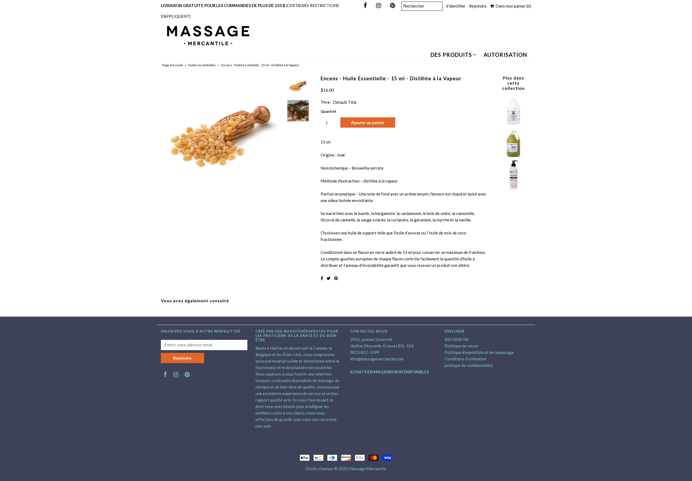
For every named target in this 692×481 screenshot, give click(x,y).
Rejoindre (478, 6)
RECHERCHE (457, 339)
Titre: (325, 102)
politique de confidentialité (469, 365)
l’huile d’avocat (407, 232)
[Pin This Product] (336, 278)
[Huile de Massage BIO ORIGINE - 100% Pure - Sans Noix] (513, 156)
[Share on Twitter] (329, 278)
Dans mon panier (512, 6)
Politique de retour (462, 345)
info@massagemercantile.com (377, 358)
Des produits (451, 54)
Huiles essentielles (202, 65)
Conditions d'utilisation (466, 358)
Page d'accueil (172, 65)
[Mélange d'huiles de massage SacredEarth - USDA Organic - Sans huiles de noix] (513, 124)
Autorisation (505, 54)
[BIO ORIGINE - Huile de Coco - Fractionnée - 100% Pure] (513, 189)
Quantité (328, 111)
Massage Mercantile (367, 468)
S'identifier (455, 6)
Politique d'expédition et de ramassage (479, 352)
